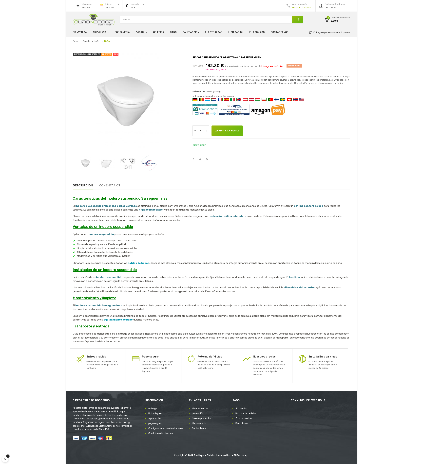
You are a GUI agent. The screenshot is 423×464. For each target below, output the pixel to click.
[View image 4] (148, 163)
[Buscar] (297, 19)
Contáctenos (199, 428)
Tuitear (201, 159)
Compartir (194, 159)
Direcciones (241, 423)
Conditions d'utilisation (160, 433)
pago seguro (154, 423)
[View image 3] (127, 163)
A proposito (154, 418)
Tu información (243, 418)
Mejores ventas (200, 408)
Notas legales (155, 413)
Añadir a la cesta (227, 131)
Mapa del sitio (199, 423)
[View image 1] (85, 163)
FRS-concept (241, 455)
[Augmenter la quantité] (206, 130)
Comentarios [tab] (109, 185)
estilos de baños (138, 263)
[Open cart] (5, 459)
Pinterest (208, 159)
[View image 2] (106, 163)
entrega (152, 408)
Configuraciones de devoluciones (165, 428)
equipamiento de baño (118, 319)
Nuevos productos (202, 418)
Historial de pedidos (245, 413)
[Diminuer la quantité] (195, 130)
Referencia (198, 91)
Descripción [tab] (83, 185)
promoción (197, 413)
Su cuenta (241, 408)
